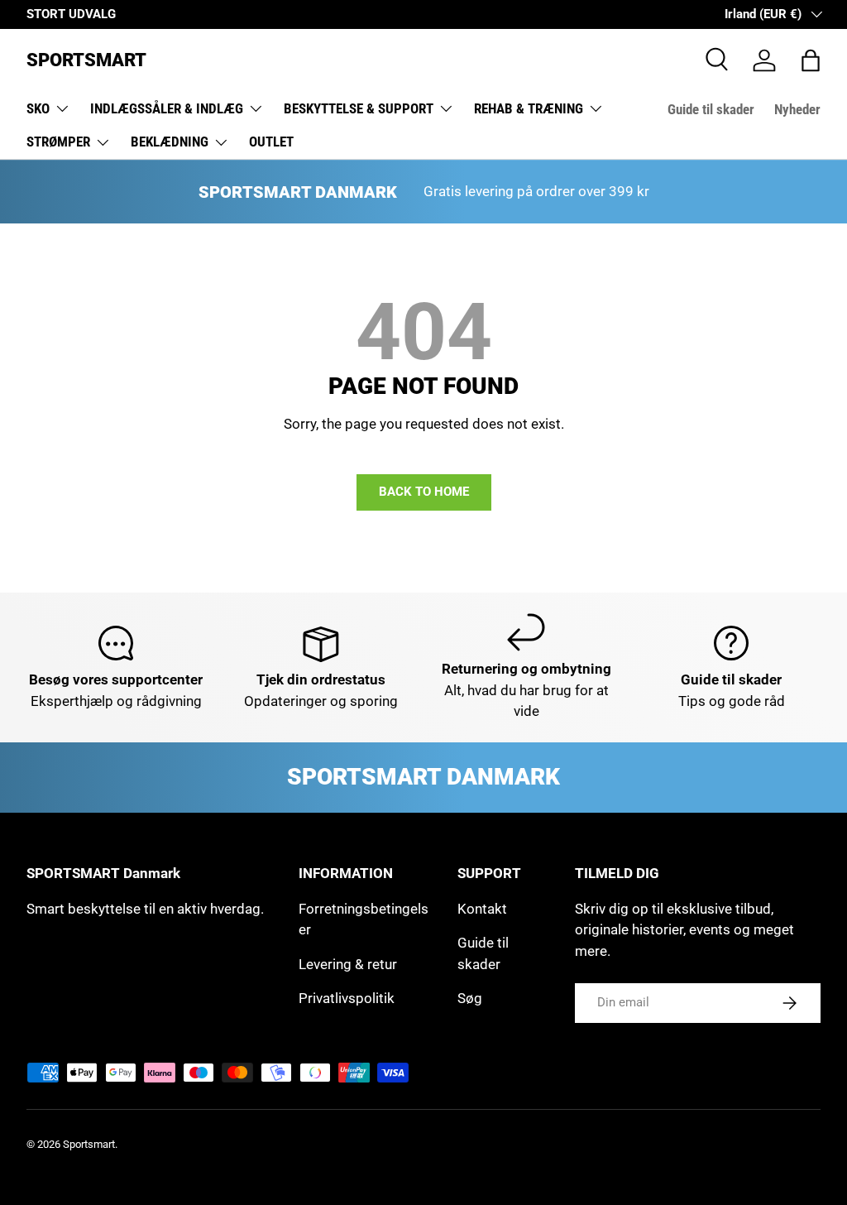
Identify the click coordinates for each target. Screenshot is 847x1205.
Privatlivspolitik (347, 998)
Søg (469, 998)
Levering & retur (348, 964)
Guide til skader (711, 109)
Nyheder (797, 109)
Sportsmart (89, 1144)
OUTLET (271, 141)
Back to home (424, 491)
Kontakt (482, 908)
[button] (810, 60)
